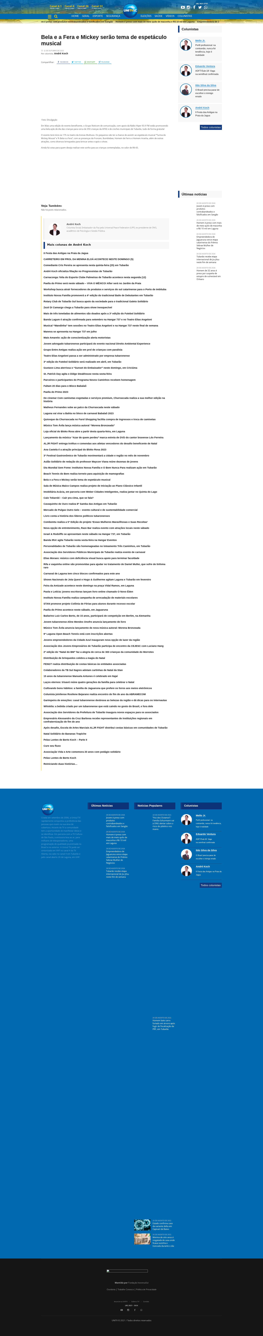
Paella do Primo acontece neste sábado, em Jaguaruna (76, 609)
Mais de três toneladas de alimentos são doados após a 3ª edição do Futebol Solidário (94, 313)
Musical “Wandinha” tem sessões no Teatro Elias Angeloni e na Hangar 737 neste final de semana (101, 325)
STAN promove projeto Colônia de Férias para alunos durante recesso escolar (90, 603)
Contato (146, 1301)
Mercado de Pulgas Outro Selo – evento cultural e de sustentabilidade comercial (91, 510)
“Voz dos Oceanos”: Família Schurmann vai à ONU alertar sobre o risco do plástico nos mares (163, 823)
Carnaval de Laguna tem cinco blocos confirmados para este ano (82, 573)
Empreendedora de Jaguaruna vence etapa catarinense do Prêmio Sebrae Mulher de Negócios (207, 242)
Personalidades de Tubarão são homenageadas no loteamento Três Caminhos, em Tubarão (97, 546)
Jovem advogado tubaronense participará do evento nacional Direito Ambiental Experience (97, 343)
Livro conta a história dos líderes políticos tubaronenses (77, 516)
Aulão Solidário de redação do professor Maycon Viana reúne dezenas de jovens (91, 461)
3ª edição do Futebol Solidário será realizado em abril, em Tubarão (82, 361)
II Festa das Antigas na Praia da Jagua (66, 253)
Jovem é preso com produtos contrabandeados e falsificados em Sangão (63, 22)
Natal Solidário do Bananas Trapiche (65, 733)
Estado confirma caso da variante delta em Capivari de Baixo (163, 1226)
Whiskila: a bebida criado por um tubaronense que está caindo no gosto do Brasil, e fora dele (98, 706)
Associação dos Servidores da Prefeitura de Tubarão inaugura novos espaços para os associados (101, 712)
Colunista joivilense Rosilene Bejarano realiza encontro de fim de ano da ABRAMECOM (95, 694)
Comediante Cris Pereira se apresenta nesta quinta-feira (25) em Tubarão (86, 265)
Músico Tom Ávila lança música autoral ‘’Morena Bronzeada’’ (79, 425)
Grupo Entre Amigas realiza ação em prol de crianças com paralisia (83, 349)
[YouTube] (183, 7)
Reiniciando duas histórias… (60, 764)
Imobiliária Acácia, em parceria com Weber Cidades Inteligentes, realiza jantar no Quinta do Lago (100, 491)
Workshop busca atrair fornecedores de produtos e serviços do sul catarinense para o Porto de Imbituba (105, 289)
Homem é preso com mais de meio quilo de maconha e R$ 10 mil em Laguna (143, 22)
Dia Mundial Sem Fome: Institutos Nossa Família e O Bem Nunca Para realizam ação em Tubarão (100, 467)
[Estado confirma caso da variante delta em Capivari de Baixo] (142, 1225)
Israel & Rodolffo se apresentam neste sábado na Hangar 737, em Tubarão (87, 534)
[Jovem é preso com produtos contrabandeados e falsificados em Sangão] (186, 207)
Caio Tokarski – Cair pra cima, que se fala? (69, 497)
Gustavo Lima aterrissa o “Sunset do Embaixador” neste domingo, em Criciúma (90, 367)
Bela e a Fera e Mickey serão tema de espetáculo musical (77, 479)
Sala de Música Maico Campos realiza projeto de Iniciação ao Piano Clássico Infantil (93, 485)
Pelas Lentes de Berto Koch (60, 758)
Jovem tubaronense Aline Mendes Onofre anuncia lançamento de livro (85, 621)
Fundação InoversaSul (138, 1283)
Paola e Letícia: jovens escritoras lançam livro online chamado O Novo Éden (88, 591)
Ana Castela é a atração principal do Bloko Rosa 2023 (75, 449)
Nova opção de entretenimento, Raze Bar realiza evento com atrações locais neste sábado (96, 528)
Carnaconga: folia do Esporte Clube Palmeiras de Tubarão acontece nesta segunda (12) (95, 277)
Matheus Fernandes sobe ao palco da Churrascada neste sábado (82, 407)
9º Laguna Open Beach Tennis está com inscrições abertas (78, 634)
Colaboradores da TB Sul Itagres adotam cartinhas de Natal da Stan (83, 670)
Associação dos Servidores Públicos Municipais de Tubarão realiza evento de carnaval (94, 552)
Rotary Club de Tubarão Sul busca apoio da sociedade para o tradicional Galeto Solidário (96, 301)
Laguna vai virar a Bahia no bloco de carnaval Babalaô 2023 (79, 413)
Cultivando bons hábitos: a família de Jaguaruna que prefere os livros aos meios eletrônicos (98, 688)
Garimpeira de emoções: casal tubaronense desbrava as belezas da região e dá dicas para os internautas (105, 700)
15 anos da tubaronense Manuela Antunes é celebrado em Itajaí (81, 676)
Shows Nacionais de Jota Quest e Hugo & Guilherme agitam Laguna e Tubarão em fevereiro (97, 579)
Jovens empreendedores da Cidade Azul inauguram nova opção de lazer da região (92, 640)
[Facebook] (194, 7)
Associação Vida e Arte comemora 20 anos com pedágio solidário (82, 751)
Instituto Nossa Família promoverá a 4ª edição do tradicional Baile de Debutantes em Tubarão (98, 295)
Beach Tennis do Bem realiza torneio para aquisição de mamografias (84, 473)
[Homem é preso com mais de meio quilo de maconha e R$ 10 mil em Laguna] (186, 224)
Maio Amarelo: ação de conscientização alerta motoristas (77, 337)
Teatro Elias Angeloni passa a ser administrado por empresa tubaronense (87, 355)
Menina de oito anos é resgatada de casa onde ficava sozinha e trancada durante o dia (164, 1241)
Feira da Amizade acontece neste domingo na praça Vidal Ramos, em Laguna (89, 585)
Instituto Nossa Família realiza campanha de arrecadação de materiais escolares (91, 597)
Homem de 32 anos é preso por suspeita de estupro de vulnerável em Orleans (209, 274)
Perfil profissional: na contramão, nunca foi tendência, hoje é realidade (208, 823)
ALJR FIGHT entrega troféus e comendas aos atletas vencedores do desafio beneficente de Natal (100, 443)
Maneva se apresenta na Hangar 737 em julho (70, 331)
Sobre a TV (135, 1301)
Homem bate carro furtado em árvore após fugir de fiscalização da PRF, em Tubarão (164, 1024)
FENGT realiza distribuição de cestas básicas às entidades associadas (85, 664)
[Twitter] (200, 7)
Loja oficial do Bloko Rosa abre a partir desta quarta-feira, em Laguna (84, 431)
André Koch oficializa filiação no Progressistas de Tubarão (78, 271)
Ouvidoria (111, 1289)
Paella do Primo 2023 (56, 392)
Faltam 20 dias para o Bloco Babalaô (65, 386)
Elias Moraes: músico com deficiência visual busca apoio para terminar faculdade (91, 558)
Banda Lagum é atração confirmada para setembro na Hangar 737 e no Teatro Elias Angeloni (98, 319)
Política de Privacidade (146, 1289)
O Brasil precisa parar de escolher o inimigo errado (207, 93)
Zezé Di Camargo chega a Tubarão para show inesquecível (78, 307)
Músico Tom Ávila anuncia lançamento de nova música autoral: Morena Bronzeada (92, 628)
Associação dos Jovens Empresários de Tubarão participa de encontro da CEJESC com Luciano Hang (104, 646)
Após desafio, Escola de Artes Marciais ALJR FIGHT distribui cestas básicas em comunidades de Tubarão (106, 727)
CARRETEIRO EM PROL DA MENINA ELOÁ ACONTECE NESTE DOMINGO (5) (88, 259)
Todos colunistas (211, 127)
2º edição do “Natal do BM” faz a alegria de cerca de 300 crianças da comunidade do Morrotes (99, 652)
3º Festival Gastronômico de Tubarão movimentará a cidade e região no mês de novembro (96, 455)
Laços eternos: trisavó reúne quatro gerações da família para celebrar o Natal (89, 682)
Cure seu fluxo (52, 745)
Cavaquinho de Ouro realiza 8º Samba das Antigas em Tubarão (80, 504)
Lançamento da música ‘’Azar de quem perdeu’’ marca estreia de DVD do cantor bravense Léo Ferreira (103, 437)
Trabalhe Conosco (126, 1289)
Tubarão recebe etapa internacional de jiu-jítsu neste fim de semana (208, 259)
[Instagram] (188, 7)
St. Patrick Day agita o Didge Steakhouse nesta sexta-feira (78, 374)
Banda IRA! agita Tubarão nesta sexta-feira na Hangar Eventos (80, 540)
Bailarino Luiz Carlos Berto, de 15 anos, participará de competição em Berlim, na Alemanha (97, 615)
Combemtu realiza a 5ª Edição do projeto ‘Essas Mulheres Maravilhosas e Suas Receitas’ (96, 522)
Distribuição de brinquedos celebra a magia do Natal (74, 658)
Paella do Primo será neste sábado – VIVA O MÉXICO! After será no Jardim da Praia (92, 283)
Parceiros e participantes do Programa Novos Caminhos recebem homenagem (90, 380)
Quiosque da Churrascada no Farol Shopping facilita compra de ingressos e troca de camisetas (100, 419)
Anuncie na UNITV (121, 1301)
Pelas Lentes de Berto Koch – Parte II (65, 739)
